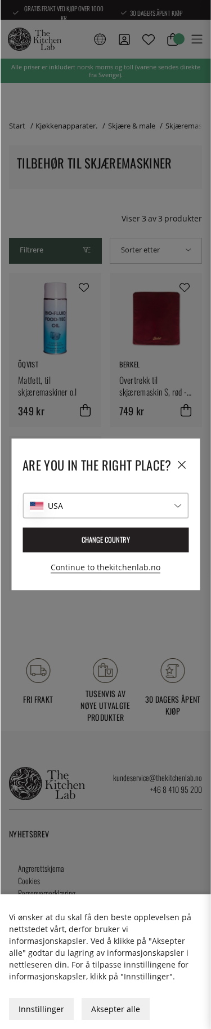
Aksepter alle (115, 1009)
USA (55, 505)
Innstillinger (41, 1009)
